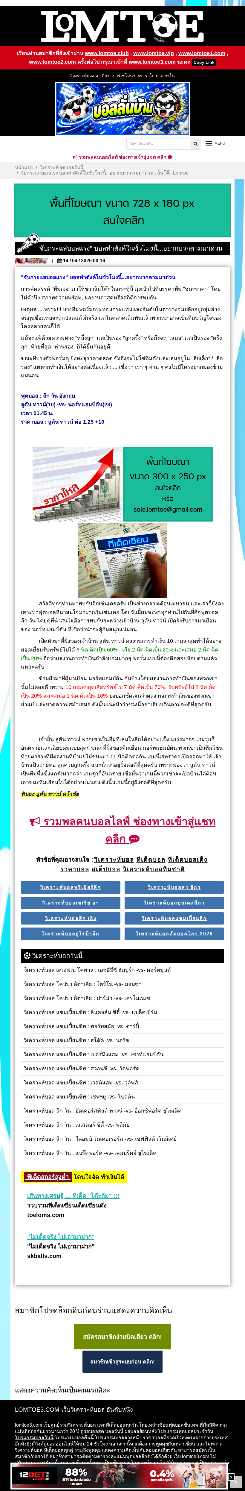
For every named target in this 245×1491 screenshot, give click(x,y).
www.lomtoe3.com (152, 62)
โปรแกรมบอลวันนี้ (34, 1437)
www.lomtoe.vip (153, 53)
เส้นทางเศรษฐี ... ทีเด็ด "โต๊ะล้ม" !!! (73, 1196)
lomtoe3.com (28, 1425)
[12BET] (119, 1476)
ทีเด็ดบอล (54, 1450)
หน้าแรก (24, 167)
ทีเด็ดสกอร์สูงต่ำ (48, 1177)
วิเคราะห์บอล (82, 1425)
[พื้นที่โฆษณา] (168, 485)
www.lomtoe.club (107, 53)
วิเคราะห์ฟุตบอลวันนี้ (61, 167)
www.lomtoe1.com (201, 53)
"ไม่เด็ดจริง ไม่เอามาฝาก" (60, 1237)
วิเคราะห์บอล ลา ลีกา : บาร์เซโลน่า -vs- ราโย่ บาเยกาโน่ (122, 75)
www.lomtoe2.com (52, 62)
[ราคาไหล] (77, 485)
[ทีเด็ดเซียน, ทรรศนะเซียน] (122, 561)
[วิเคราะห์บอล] (122, 211)
